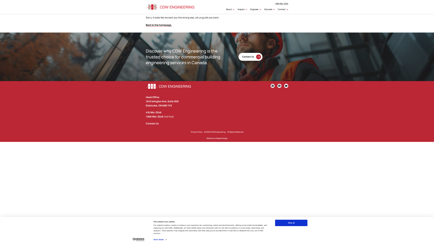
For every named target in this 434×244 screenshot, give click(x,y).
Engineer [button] (254, 9)
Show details (158, 239)
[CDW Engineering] (170, 7)
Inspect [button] (241, 9)
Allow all (291, 223)
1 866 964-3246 (281, 3)
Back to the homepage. (159, 25)
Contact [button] (282, 9)
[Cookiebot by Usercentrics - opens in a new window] (138, 239)
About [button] (229, 9)
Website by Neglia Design (217, 138)
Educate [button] (268, 9)
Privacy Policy (197, 132)
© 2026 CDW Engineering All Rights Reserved (223, 132)
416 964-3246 (153, 112)
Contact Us (248, 56)
